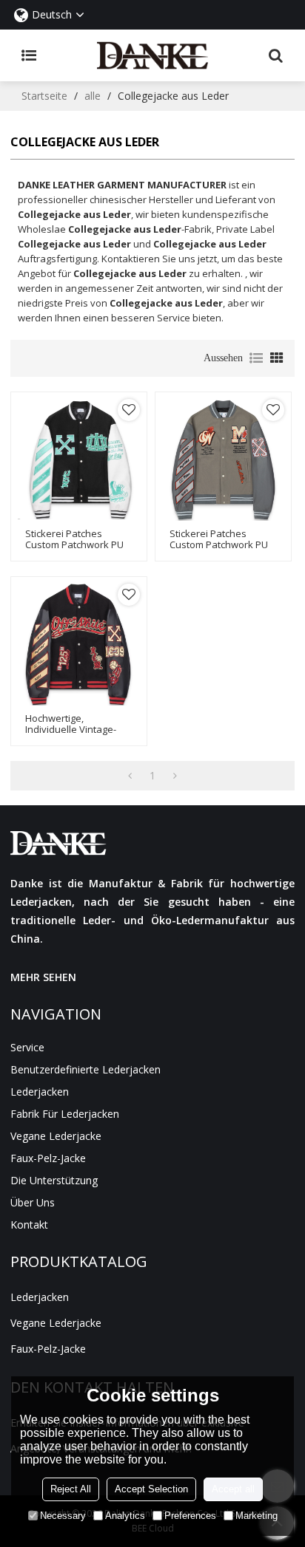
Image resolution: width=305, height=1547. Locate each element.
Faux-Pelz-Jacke (48, 1158)
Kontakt (29, 1225)
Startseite (44, 96)
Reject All (70, 1489)
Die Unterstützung (54, 1180)
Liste (256, 358)
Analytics (125, 1515)
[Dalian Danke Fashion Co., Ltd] (152, 55)
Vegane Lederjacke (55, 1136)
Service (27, 1047)
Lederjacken (39, 1092)
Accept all (233, 1489)
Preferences (190, 1515)
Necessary (63, 1515)
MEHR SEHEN (43, 977)
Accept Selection (151, 1489)
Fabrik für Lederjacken (64, 1114)
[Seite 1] (130, 776)
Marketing (256, 1515)
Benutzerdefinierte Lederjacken (85, 1069)
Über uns (32, 1202)
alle (92, 96)
